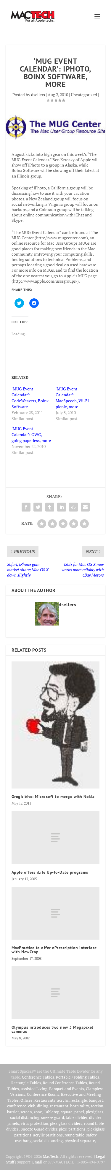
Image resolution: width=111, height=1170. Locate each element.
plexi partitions (72, 1129)
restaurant (59, 1106)
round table (74, 1135)
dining (42, 1106)
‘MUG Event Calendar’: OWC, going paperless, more (31, 434)
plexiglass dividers (66, 1123)
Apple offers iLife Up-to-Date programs (50, 872)
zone (38, 1111)
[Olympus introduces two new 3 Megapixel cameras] (56, 992)
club (31, 1106)
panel (79, 1111)
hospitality (79, 1106)
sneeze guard (52, 1117)
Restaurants (44, 1100)
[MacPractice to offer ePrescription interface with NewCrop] (56, 913)
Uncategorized (84, 94)
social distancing (24, 1117)
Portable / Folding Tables (77, 1077)
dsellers (38, 94)
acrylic (63, 1100)
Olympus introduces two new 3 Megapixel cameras (52, 1029)
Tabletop (51, 1111)
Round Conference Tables (65, 1082)
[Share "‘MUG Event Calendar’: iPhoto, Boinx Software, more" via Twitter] (38, 507)
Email (37, 1162)
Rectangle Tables (26, 1082)
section (97, 1106)
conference (16, 1106)
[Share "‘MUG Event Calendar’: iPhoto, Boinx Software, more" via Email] (85, 507)
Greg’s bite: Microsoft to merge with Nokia (53, 796)
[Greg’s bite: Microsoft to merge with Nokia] (56, 725)
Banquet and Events (66, 1088)
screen (26, 1111)
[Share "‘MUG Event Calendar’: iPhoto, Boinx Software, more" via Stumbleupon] (73, 507)
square (67, 1111)
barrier (13, 1111)
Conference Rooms (43, 1094)
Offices (26, 1100)
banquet (96, 1100)
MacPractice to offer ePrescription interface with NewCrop (54, 949)
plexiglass (94, 1111)
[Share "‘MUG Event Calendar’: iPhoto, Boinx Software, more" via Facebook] (26, 507)
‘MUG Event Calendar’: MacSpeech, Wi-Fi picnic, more (72, 397)
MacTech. (51, 1156)
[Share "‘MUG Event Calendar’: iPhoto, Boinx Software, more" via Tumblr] (50, 507)
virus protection (34, 1123)
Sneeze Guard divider (39, 1129)
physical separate (80, 1140)
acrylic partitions (48, 1135)
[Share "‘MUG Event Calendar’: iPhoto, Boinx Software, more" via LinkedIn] (61, 507)
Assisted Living (34, 1088)
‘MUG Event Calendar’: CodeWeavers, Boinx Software (30, 397)
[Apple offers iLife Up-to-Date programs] (56, 837)
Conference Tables (38, 1077)
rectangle (78, 1100)
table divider (76, 1117)
